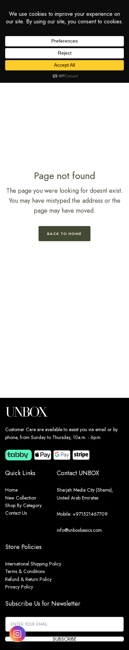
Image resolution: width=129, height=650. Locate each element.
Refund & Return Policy (28, 579)
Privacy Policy (19, 586)
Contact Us (16, 512)
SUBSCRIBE (64, 639)
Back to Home (64, 233)
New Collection (20, 497)
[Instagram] (17, 633)
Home (11, 489)
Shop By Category (23, 505)
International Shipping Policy (33, 563)
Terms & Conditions (25, 571)
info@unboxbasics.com (79, 530)
